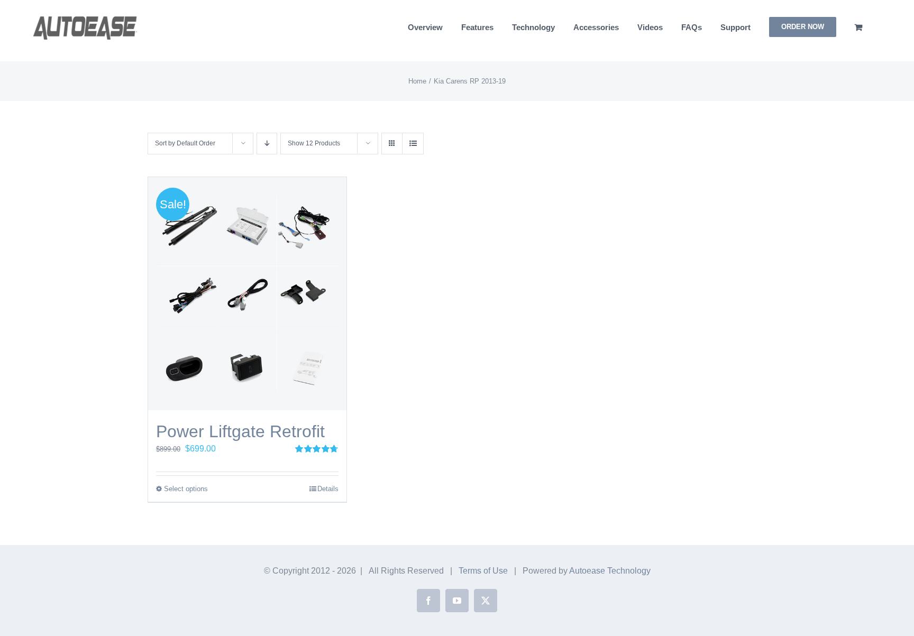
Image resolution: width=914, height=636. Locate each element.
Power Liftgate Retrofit (240, 431)
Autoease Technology (610, 570)
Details (328, 489)
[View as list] (413, 143)
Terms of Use (483, 570)
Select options (186, 489)
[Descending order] (267, 143)
